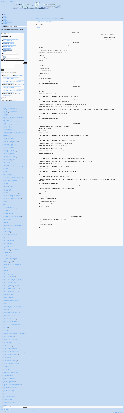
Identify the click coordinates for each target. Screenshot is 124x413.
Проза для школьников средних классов (13, 306)
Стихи (5, 345)
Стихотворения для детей (10, 360)
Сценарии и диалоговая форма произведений (15, 361)
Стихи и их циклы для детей (10, 354)
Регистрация (6, 49)
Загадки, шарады (7, 172)
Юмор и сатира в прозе (9, 402)
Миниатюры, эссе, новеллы (10, 226)
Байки (5, 123)
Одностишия (6, 250)
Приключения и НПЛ (8, 297)
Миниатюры (6, 223)
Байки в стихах (7, 124)
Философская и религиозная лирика (12, 373)
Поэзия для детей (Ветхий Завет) (12, 279)
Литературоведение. (8, 211)
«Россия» (5, 112)
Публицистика (7, 318)
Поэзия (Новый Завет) (9, 276)
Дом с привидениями (8, 165)
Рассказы (5, 327)
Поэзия (5, 273)
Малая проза (6, 220)
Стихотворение (7, 355)
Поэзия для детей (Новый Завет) (12, 280)
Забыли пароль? (7, 48)
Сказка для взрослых (8, 336)
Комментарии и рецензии (10, 180)
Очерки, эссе (6, 256)
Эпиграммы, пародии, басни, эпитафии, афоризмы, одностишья (19, 388)
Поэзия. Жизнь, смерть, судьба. (11, 285)
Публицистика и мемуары (10, 321)
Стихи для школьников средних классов (13, 352)
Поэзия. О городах (8, 286)
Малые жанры (7, 106)
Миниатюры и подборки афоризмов (12, 225)
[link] (5, 25)
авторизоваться (5, 31)
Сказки (5, 337)
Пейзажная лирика (8, 261)
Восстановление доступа (9, 45)
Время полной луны (8, 150)
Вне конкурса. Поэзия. (9, 145)
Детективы (6, 154)
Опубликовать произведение (10, 39)
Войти (4, 51)
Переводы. (6, 262)
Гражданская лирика (8, 153)
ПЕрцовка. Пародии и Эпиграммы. (12, 264)
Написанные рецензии (8, 43)
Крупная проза (7, 189)
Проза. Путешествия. (9, 315)
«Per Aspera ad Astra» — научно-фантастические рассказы (11, 110)
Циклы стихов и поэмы (9, 381)
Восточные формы (8, 148)
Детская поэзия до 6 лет (9, 157)
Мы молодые (6, 232)
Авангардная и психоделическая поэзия (13, 117)
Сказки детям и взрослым (10, 339)
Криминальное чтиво (8, 181)
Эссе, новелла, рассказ (9, 396)
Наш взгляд (6, 235)
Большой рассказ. (8, 127)
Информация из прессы (9, 175)
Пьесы (5, 322)
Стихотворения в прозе (9, 358)
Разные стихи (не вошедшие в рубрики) (13, 325)
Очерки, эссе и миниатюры (10, 258)
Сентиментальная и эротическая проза (13, 334)
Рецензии (6, 330)
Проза (5, 303)
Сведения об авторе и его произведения (14, 333)
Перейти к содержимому (7, 1)
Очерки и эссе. (7, 255)
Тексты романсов (7, 366)
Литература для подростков (10, 193)
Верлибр (5, 139)
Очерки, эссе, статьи (8, 259)
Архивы (2, 100)
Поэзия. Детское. (7, 283)
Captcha (3, 59)
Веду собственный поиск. (10, 136)
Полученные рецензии (8, 42)
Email (2, 55)
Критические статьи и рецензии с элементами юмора (12, 185)
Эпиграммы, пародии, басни (10, 387)
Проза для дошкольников (10, 310)
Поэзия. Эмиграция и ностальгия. (12, 289)
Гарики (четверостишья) (9, 151)
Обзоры (5, 247)
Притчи (5, 301)
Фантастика (6, 370)
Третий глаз (6, 369)
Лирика (5, 192)
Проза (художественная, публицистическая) (14, 304)
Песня (5, 267)
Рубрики (5, 405)
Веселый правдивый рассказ (10, 141)
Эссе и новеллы (7, 394)
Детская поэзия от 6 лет (9, 159)
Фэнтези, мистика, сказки (10, 376)
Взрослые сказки (7, 142)
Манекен (5, 222)
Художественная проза (9, 378)
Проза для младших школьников (12, 312)
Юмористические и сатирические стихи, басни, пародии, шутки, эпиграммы (23, 403)
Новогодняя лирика (8, 240)
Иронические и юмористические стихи (13, 177)
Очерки (5, 253)
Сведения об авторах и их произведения (14, 331)
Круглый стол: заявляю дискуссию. (12, 187)
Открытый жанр (7, 252)
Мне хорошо (6, 228)
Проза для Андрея (8, 307)
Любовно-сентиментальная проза (49, 18)
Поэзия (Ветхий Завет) (9, 274)
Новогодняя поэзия (8, 241)
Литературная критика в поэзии (11, 195)
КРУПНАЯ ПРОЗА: (8, 190)
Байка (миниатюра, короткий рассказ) (13, 121)
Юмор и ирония (7, 399)
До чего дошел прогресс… (10, 163)
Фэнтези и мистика (8, 375)
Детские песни (7, 160)
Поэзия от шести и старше (10, 282)
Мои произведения (8, 40)
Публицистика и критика (9, 319)
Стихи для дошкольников (10, 348)
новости (5, 244)
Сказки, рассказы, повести (10, 340)
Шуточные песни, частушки (10, 385)
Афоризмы (6, 120)
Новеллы (5, 237)
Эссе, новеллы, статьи (9, 397)
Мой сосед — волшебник (10, 229)
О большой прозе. (8, 246)
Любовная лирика (8, 213)
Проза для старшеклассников (11, 313)
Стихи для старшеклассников (11, 351)
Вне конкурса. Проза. (8, 147)
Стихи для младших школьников (11, 349)
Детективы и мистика (9, 156)
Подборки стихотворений (10, 271)
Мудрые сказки (7, 231)
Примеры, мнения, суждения (11, 300)
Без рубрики (6, 126)
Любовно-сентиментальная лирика (12, 214)
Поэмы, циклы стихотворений (11, 291)
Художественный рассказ (10, 379)
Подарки (5, 270)
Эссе (4, 393)
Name (2, 53)
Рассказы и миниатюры (9, 328)
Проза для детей (7, 309)
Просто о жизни (7, 316)
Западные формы (7, 174)
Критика (5, 183)
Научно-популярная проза (10, 234)
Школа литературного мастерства (12, 384)
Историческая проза (8, 178)
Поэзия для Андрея (8, 277)
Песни (5, 265)
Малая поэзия (7, 219)
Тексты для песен (8, 364)
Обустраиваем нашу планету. (11, 249)
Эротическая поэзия (8, 390)
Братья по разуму (8, 129)
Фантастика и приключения (10, 372)
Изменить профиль (8, 46)
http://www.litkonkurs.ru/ (31, 411)
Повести (5, 268)
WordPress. (120, 412)
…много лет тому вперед (9, 108)
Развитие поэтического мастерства (12, 324)
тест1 (4, 367)
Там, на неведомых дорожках (11, 363)
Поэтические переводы (9, 292)
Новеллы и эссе (7, 238)
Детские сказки (7, 162)
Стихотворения (7, 357)
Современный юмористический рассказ (13, 343)
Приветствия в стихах (9, 295)
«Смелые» (6, 114)
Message (3, 58)
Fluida (115, 412)
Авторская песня (7, 118)
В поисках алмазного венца (10, 130)
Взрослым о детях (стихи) (10, 144)
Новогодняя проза (8, 243)
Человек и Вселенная (8, 382)
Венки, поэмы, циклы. (8, 138)
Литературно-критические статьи (12, 198)
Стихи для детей (7, 346)
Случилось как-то (7, 342)
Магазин (5, 217)
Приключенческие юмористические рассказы (15, 298)
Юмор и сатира (7, 400)
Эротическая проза (8, 391)
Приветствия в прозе (8, 294)
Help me (5, 115)
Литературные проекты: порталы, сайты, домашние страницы (14, 206)
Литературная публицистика (10, 196)
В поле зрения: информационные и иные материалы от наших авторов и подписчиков (14, 133)
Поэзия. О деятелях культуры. (11, 288)
